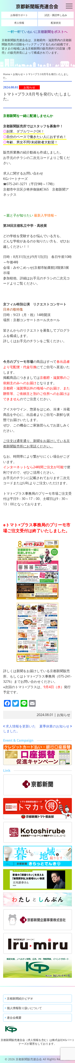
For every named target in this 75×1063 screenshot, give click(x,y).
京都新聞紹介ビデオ (19, 998)
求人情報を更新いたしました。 (19, 728)
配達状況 (56, 23)
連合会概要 (13, 1018)
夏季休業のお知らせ (54, 726)
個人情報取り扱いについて (24, 1008)
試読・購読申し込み (56, 15)
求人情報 (19, 23)
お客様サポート (19, 15)
